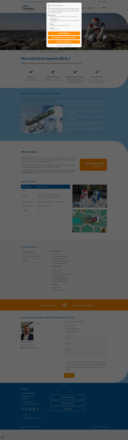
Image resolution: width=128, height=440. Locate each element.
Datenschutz (58, 45)
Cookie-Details (69, 45)
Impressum (64, 45)
